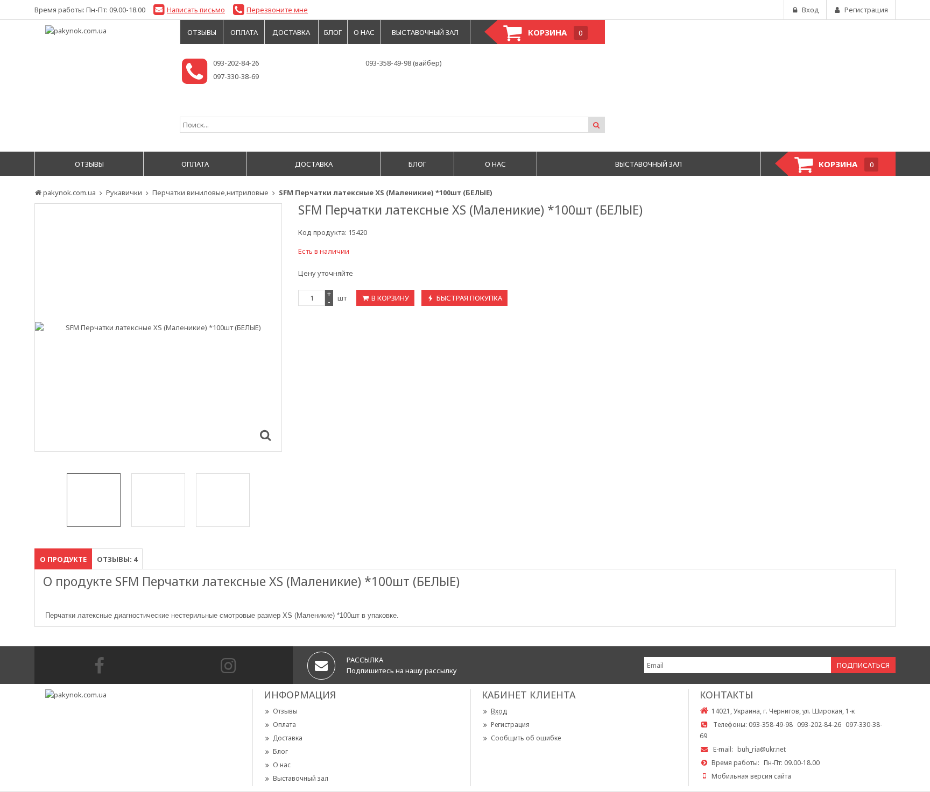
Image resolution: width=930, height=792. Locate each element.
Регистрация (510, 724)
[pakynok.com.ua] (101, 30)
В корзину (390, 298)
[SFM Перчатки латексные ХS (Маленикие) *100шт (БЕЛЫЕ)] (265, 435)
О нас (282, 764)
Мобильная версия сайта (751, 776)
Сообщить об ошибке (526, 738)
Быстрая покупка (469, 298)
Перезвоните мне (277, 10)
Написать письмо (196, 10)
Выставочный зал (300, 778)
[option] (158, 327)
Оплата (284, 724)
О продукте (63, 559)
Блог (280, 751)
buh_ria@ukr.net (761, 749)
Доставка (287, 738)
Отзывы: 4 (117, 559)
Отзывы (285, 711)
